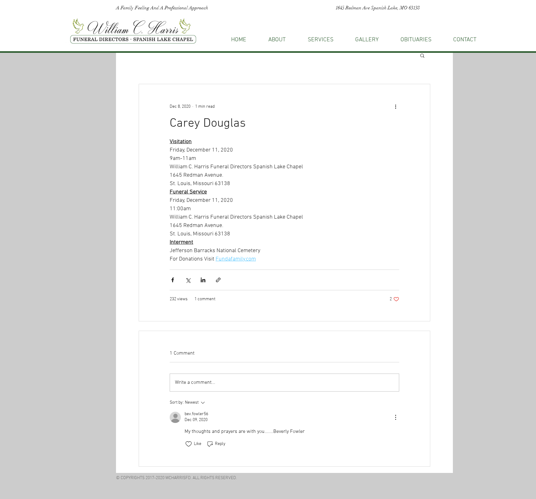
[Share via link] (218, 280)
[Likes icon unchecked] (189, 444)
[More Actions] (395, 417)
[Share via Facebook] (173, 280)
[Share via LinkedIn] (203, 280)
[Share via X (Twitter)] (188, 280)
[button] (464, 40)
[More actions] (395, 106)
